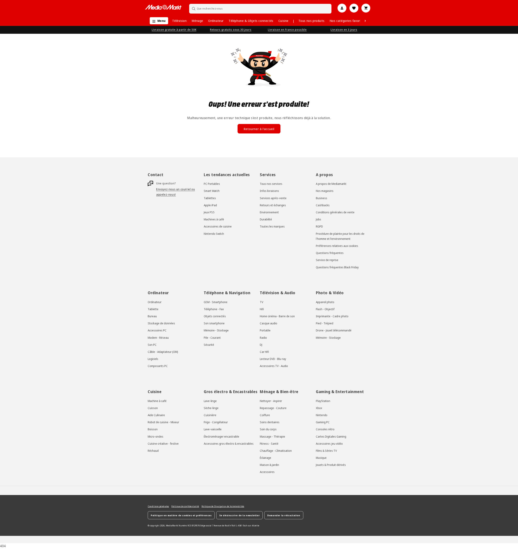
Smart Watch (212, 191)
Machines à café (214, 219)
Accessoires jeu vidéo (329, 443)
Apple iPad (210, 205)
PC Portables (212, 184)
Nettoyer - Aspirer (271, 401)
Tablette (153, 309)
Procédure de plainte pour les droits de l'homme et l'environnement (340, 236)
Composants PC (158, 366)
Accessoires (267, 472)
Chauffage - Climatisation (276, 451)
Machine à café (157, 401)
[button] (158, 20)
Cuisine (283, 21)
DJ (261, 345)
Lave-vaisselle (213, 429)
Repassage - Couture (273, 408)
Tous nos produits (311, 21)
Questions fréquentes (330, 253)
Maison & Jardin (269, 465)
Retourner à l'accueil (259, 129)
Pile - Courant (212, 338)
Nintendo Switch (214, 234)
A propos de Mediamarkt (331, 184)
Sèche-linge (211, 408)
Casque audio (268, 323)
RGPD (319, 226)
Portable (265, 330)
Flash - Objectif (325, 309)
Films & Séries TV (326, 451)
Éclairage (265, 458)
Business (321, 198)
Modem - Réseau (158, 338)
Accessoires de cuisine (218, 226)
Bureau (152, 316)
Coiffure (265, 415)
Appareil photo (325, 302)
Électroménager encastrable (221, 436)
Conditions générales (158, 506)
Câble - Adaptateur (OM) (163, 352)
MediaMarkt (172, 525)
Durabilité (266, 219)
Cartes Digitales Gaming (331, 436)
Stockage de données (161, 323)
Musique (321, 458)
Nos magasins (324, 191)
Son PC (152, 345)
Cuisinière (210, 415)
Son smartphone (214, 323)
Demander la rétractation (283, 515)
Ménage (197, 21)
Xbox (319, 408)
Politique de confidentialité (185, 506)
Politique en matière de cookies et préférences (181, 515)
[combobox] (260, 8)
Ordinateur (216, 21)
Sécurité (209, 345)
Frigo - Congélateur (216, 422)
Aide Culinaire (156, 415)
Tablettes (210, 198)
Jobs (318, 219)
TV (261, 302)
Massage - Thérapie (272, 436)
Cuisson (153, 408)
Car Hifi (264, 352)
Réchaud (153, 451)
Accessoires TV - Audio (274, 366)
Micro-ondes (155, 436)
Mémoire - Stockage (216, 330)
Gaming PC (323, 422)
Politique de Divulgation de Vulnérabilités (223, 506)
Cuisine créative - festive (163, 443)
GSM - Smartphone (215, 302)
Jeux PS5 (209, 212)
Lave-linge (210, 401)
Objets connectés (215, 316)
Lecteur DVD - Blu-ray (273, 359)
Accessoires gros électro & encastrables (229, 443)
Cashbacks (323, 205)
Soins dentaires (269, 422)
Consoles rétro (325, 429)
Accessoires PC (157, 330)
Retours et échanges (273, 205)
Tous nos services (271, 184)
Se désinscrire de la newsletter (239, 515)
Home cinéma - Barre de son (277, 316)
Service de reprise (327, 260)
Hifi (262, 309)
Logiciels (153, 359)
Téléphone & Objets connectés (251, 21)
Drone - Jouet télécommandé (333, 330)
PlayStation (323, 401)
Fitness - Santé (269, 443)
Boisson (153, 429)
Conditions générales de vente (335, 212)
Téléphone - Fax (214, 309)
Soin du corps (268, 429)
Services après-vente (273, 198)
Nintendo (321, 415)
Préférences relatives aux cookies (337, 246)
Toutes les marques (272, 226)
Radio (263, 338)
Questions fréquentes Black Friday (337, 267)
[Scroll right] (365, 21)
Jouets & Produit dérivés (331, 465)
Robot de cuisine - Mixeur (163, 422)
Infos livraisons (269, 191)
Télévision (179, 21)
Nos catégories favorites (347, 21)
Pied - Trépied (324, 323)
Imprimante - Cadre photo (332, 316)
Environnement (269, 212)
